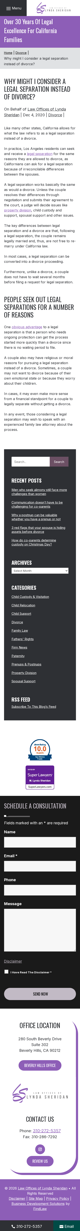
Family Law (20, 630)
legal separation (39, 154)
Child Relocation (23, 605)
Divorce (55, 115)
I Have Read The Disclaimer (31, 972)
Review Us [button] (40, 1161)
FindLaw (40, 1209)
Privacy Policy (57, 1198)
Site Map (36, 1198)
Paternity (18, 656)
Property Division (24, 673)
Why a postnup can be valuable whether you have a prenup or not (36, 517)
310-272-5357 (47, 1130)
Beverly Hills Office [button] (40, 1065)
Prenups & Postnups (26, 664)
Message (13, 903)
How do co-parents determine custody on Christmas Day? (34, 542)
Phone (10, 880)
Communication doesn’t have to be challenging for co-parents (37, 504)
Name (9, 832)
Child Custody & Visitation (30, 597)
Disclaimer (13, 961)
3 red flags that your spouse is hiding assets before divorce (38, 530)
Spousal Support (23, 681)
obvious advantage (27, 327)
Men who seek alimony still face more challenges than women (39, 492)
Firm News (19, 647)
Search (59, 462)
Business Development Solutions (38, 1203)
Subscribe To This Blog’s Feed (34, 707)
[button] (13, 8)
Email (10, 856)
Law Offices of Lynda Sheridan (42, 1188)
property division (17, 210)
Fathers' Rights (23, 639)
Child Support (21, 614)
